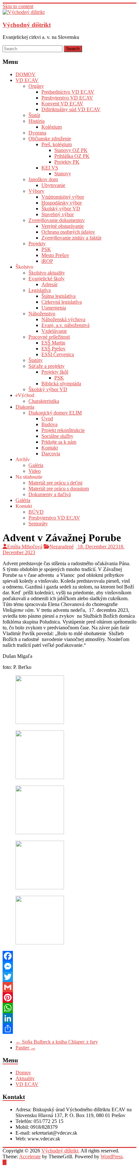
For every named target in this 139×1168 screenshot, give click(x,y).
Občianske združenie (49, 138)
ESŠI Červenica (57, 354)
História (36, 121)
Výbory (36, 191)
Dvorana (37, 132)
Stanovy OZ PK (71, 150)
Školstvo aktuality (46, 272)
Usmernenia (53, 307)
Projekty (37, 243)
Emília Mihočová (24, 546)
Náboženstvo (41, 313)
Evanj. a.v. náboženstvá (65, 325)
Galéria (35, 465)
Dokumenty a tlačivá (49, 494)
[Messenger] (69, 966)
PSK (46, 249)
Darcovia (50, 453)
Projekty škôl (54, 372)
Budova (49, 424)
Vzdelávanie (54, 331)
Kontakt (49, 447)
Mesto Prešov (55, 255)
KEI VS (49, 167)
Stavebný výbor (57, 214)
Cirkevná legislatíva (61, 302)
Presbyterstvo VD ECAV (67, 97)
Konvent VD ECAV (62, 103)
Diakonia (25, 407)
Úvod (47, 418)
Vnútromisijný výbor (62, 197)
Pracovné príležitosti (49, 337)
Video (34, 471)
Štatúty (35, 360)
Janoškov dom (43, 179)
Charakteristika (43, 401)
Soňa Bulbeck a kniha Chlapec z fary (57, 1042)
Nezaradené (61, 546)
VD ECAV (27, 80)
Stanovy (62, 173)
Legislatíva (39, 290)
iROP (47, 261)
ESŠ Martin (53, 342)
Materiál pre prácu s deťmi (55, 482)
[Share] (69, 1028)
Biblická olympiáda (61, 383)
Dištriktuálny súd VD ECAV (71, 109)
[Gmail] (69, 987)
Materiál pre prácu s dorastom (58, 488)
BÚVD (36, 512)
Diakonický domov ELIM (55, 412)
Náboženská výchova (63, 319)
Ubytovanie (53, 185)
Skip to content (18, 6)
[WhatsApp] (69, 1008)
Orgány (36, 86)
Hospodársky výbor (61, 202)
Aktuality (25, 1078)
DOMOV (26, 74)
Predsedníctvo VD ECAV (67, 92)
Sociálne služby (57, 436)
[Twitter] (69, 977)
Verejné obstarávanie (62, 226)
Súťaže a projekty (46, 366)
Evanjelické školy (46, 278)
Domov (23, 1072)
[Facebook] (69, 956)
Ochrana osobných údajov (68, 232)
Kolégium (51, 127)
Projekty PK (67, 162)
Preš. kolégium (56, 144)
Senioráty (38, 523)
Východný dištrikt (27, 24)
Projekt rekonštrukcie (63, 430)
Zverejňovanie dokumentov (56, 220)
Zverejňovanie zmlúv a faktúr (71, 237)
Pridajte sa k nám (58, 442)
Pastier (26, 1047)
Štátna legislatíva (58, 296)
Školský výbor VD (60, 208)
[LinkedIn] (69, 1018)
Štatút (34, 115)
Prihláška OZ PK (72, 156)
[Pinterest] (69, 997)
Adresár (49, 284)
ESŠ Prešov (53, 348)
